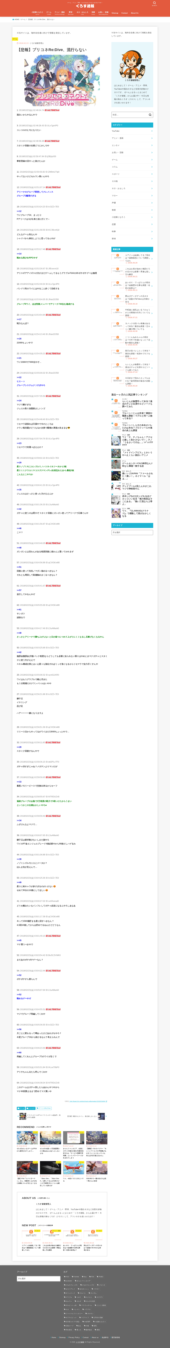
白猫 (87, 1326)
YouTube (115, 131)
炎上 (79, 1326)
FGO (67, 1277)
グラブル (69, 1297)
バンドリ (77, 1309)
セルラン (69, 1301)
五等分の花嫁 (98, 1317)
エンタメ (115, 145)
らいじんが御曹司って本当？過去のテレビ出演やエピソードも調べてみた (137, 404)
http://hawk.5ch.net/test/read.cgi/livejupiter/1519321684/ (87, 1101)
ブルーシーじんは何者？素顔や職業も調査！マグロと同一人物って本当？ (137, 416)
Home (54, 1337)
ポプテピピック (71, 1317)
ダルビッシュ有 (71, 1305)
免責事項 (105, 1337)
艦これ (79, 1330)
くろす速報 (80, 1342)
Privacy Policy (74, 1337)
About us (95, 1337)
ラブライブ (85, 1317)
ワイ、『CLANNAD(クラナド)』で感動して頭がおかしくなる (136, 513)
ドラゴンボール (86, 1305)
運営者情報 (116, 1337)
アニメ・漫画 (117, 138)
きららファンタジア (84, 1281)
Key (85, 1277)
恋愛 (114, 224)
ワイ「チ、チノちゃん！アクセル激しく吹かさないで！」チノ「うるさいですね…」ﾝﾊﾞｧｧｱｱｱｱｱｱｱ (137, 441)
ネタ (67, 1309)
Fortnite (76, 1277)
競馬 (95, 1326)
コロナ (79, 1297)
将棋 (114, 210)
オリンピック (70, 1293)
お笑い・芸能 (117, 152)
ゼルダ (79, 1301)
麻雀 (98, 1330)
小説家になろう (118, 217)
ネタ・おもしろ (118, 188)
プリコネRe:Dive (45, 1108)
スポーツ (115, 174)
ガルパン (83, 1293)
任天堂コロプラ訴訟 (73, 1322)
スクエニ (89, 1297)
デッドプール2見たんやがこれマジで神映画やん (136, 487)
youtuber (69, 1281)
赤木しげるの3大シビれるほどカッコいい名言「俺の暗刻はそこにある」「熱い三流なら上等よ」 (137, 500)
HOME (17, 19)
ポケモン (90, 1313)
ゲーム (23, 19)
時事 (114, 231)
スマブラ (100, 1297)
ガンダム (93, 1293)
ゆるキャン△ (84, 1289)
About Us (134, 13)
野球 (114, 239)
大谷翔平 (87, 1322)
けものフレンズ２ (88, 1285)
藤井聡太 (89, 1330)
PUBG (101, 1277)
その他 (115, 181)
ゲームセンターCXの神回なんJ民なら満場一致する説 (137, 464)
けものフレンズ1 (71, 1285)
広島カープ (70, 1326)
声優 (114, 203)
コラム (115, 167)
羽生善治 (69, 1330)
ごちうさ (102, 1285)
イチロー (96, 1289)
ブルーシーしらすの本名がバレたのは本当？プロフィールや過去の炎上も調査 (137, 428)
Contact (124, 13)
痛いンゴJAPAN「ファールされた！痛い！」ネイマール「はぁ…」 (137, 476)
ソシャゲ (31, 1108)
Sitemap (115, 13)
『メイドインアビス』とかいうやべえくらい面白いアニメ (137, 453)
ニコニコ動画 (101, 1305)
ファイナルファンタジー (74, 1313)
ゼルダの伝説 (90, 1301)
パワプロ (87, 1309)
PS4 (92, 1277)
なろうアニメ (70, 1289)
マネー (115, 196)
